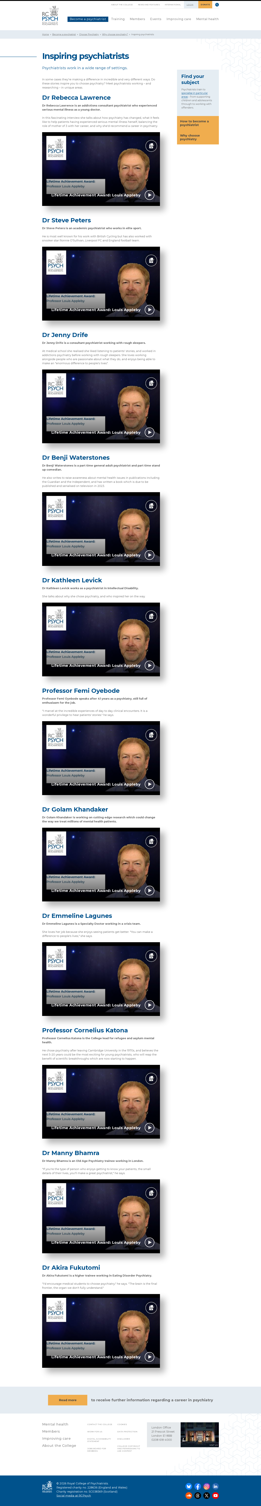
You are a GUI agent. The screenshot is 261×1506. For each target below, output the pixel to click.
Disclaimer (123, 1439)
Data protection (127, 1431)
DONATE (205, 4)
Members (137, 19)
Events (155, 19)
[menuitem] (88, 19)
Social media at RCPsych (73, 1495)
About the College (122, 4)
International (173, 4)
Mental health (207, 19)
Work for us (94, 1431)
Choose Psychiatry (89, 34)
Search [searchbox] (217, 4)
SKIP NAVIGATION (106, 3)
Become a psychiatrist (88, 19)
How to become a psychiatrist (194, 123)
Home (45, 34)
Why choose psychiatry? (115, 34)
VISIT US (213, 1445)
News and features (149, 4)
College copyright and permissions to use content (128, 1448)
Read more (68, 1400)
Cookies (122, 1424)
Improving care (178, 19)
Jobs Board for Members (96, 1449)
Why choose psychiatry (190, 137)
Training (118, 19)
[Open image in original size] (50, 15)
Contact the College (99, 1424)
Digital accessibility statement (99, 1440)
